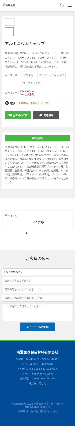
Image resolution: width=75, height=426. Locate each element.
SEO (54, 411)
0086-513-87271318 (41, 363)
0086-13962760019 (34, 103)
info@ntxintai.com (42, 373)
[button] (20, 233)
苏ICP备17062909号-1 (37, 407)
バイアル (37, 222)
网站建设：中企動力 (29, 411)
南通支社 (45, 411)
